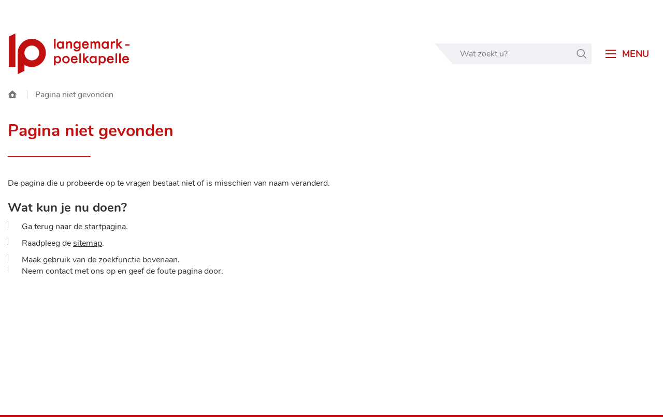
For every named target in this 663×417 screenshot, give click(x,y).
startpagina (105, 226)
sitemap (87, 243)
